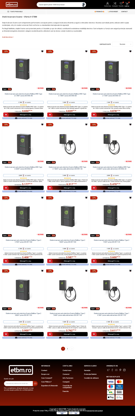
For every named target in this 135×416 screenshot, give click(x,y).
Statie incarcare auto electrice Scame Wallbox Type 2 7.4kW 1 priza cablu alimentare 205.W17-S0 (67, 314)
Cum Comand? (46, 378)
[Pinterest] (120, 370)
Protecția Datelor (90, 374)
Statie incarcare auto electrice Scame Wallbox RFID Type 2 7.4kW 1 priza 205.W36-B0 (67, 95)
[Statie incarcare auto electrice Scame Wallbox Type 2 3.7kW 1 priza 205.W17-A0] (23, 216)
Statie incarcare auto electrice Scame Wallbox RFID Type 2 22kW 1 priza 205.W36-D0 (23, 168)
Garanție (87, 370)
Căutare (83, 4)
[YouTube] (116, 370)
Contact (44, 370)
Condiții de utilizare (91, 378)
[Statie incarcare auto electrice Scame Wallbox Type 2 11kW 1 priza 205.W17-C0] (111, 216)
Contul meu (107, 6)
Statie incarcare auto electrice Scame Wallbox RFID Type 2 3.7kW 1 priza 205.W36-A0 (23, 95)
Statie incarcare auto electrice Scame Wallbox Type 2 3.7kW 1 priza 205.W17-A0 (23, 241)
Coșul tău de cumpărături (67, 386)
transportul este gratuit (94, 411)
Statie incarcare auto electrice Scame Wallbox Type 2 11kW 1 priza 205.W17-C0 (111, 241)
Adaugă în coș (25, 115)
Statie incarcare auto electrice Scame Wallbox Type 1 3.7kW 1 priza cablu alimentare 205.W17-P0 (111, 314)
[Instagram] (124, 370)
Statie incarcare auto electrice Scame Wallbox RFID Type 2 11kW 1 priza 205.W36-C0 (111, 95)
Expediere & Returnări (49, 386)
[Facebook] (112, 370)
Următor (72, 349)
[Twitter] (108, 370)
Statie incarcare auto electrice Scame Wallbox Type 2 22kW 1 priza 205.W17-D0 (23, 314)
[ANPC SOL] (62, 414)
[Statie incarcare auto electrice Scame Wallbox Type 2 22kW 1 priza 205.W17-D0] (23, 289)
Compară (115, 6)
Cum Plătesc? (46, 382)
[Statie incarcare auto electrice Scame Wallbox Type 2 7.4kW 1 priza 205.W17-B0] (67, 216)
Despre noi (45, 374)
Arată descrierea (7, 37)
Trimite (35, 383)
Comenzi (66, 374)
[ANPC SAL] (74, 414)
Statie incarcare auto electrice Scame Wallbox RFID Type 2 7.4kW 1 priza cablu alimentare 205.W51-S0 (67, 168)
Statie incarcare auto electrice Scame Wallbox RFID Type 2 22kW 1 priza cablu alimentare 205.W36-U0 (111, 168)
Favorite (66, 391)
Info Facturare (68, 378)
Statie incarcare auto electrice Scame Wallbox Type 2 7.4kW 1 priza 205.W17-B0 (67, 241)
